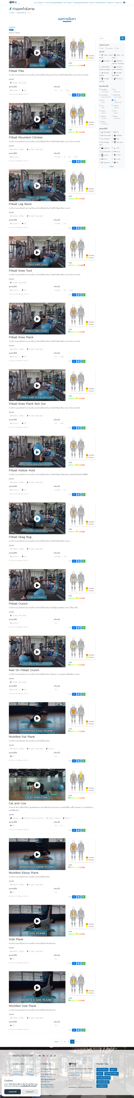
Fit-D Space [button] (67, 3)
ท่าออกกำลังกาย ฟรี (103, 1078)
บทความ (91, 3)
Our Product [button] (38, 3)
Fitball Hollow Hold (22, 470)
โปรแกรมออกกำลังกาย (81, 3)
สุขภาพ (100, 1074)
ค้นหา (112, 166)
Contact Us (110, 3)
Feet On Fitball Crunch (24, 670)
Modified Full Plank (22, 736)
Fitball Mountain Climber (26, 137)
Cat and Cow (17, 803)
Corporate (30, 1074)
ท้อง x (11, 30)
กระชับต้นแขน (102, 1086)
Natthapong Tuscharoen (85, 1087)
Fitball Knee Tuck (20, 270)
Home (12, 13)
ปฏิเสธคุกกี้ (29, 1091)
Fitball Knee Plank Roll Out (27, 403)
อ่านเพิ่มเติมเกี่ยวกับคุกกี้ (28, 1086)
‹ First (56, 1041)
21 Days (29, 1072)
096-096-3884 (45, 1082)
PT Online (30, 1069)
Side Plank (16, 939)
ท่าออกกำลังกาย (100, 3)
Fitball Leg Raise (20, 204)
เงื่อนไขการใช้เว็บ (74, 1075)
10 (72, 1041)
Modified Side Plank (22, 1006)
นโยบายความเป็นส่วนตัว (84, 1073)
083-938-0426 (45, 1071)
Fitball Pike (16, 70)
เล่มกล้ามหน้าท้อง (103, 1082)
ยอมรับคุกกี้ (12, 1091)
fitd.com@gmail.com (47, 1087)
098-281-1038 (45, 1076)
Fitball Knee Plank (21, 337)
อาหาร (47, 3)
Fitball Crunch (18, 603)
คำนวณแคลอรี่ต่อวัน (56, 3)
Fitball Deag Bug (20, 537)
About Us (118, 3)
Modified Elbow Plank (23, 872)
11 (76, 1041)
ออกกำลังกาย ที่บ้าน (111, 1074)
